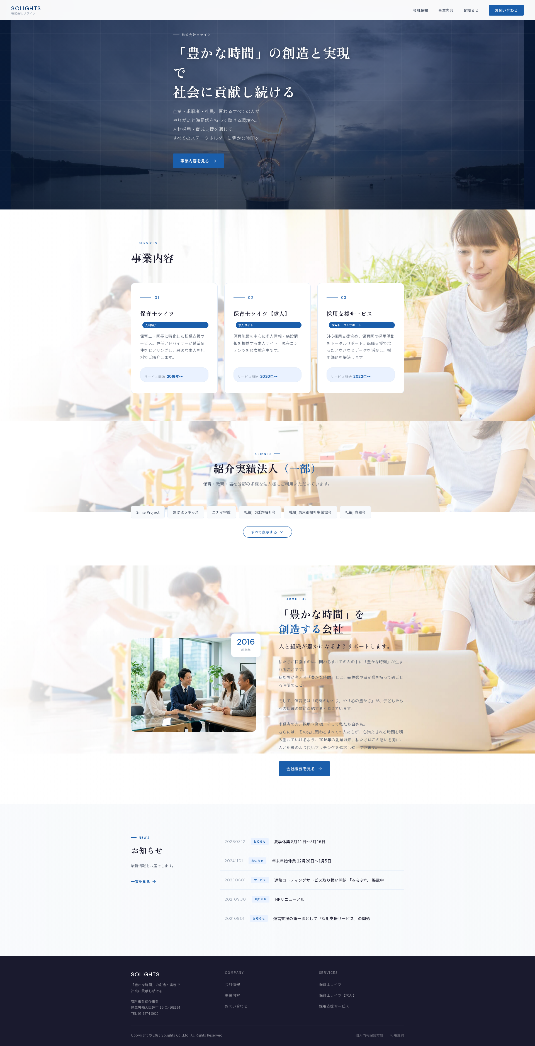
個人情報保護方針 (369, 1035)
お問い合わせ (506, 10)
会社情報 (420, 10)
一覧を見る (140, 881)
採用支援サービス (334, 1006)
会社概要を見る (300, 768)
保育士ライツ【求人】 (338, 995)
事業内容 (446, 10)
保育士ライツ (330, 984)
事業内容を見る (195, 161)
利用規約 (397, 1035)
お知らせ (471, 10)
